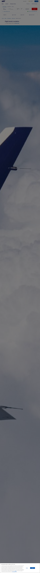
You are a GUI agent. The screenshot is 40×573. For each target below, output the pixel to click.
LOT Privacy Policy (14, 571)
